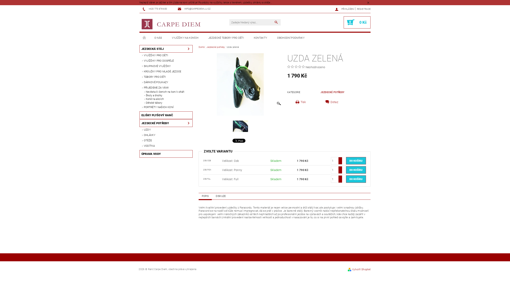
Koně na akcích (155, 98)
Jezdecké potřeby (155, 123)
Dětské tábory (154, 102)
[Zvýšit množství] (340, 159)
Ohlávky (149, 135)
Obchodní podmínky (290, 37)
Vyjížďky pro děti (156, 55)
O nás (158, 37)
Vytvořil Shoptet (361, 269)
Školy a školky (154, 95)
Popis (205, 196)
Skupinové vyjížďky (157, 66)
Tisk (303, 102)
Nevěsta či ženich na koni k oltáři (165, 91)
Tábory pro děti (155, 76)
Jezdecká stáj (152, 48)
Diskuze (221, 196)
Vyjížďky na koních (185, 37)
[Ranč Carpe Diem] (171, 24)
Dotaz (334, 102)
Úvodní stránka (144, 38)
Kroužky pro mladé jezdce (162, 71)
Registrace (364, 9)
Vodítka (149, 145)
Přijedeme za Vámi (156, 87)
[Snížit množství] (340, 162)
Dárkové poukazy (156, 82)
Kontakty (260, 37)
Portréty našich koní (159, 107)
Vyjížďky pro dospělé (159, 60)
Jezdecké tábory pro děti (226, 37)
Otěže (148, 140)
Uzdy (147, 129)
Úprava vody (151, 153)
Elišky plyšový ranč (157, 115)
